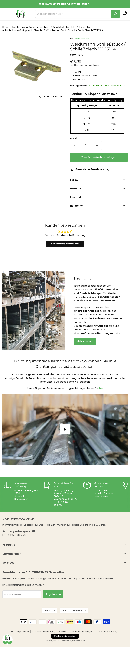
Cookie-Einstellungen (82, 631)
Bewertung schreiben (65, 243)
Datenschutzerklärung (43, 631)
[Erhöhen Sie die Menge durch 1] (97, 145)
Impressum (23, 631)
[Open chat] (7, 639)
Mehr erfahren (85, 341)
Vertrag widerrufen (65, 636)
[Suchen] (115, 14)
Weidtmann (82, 38)
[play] (65, 429)
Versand (62, 631)
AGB (11, 631)
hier (101, 388)
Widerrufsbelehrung (107, 631)
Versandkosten (92, 65)
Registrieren (53, 594)
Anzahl (74, 138)
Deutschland (72, 610)
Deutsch (48, 610)
